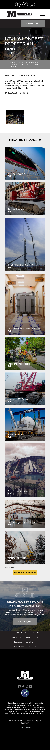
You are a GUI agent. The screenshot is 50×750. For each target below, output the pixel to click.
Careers (32, 647)
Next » (12, 567)
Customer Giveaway (19, 633)
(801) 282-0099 (21, 711)
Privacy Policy (19, 647)
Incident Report (25, 727)
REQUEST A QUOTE (33, 24)
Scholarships (31, 642)
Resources (18, 642)
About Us (35, 633)
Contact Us (16, 637)
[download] (15, 116)
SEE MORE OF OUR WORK (25, 573)
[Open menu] (42, 14)
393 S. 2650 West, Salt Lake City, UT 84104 (28, 713)
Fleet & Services (31, 637)
